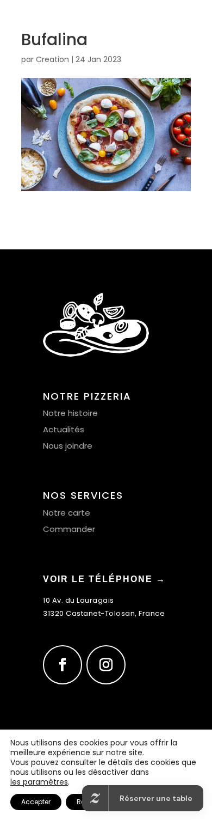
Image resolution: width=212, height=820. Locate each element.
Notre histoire (70, 413)
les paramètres (39, 782)
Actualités (63, 429)
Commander (69, 529)
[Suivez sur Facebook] (62, 664)
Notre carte (66, 512)
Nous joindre (67, 445)
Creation (52, 59)
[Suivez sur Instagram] (106, 664)
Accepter (36, 801)
